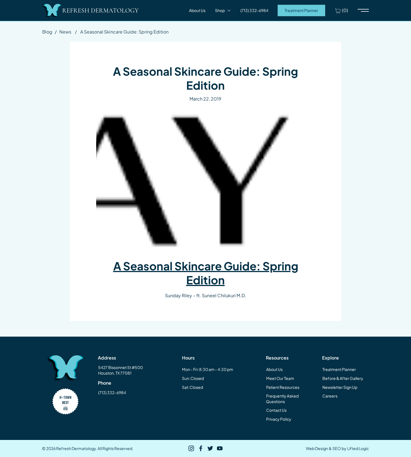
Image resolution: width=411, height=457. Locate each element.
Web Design (317, 448)
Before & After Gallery (342, 378)
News (65, 32)
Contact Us (276, 410)
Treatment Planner (301, 10)
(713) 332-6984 (112, 392)
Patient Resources (282, 387)
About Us (197, 10)
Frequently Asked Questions (282, 398)
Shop (220, 10)
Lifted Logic (358, 448)
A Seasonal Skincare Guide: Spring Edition (205, 273)
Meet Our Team (280, 378)
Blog (47, 32)
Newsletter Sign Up (339, 387)
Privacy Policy (278, 419)
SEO (336, 448)
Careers (329, 395)
